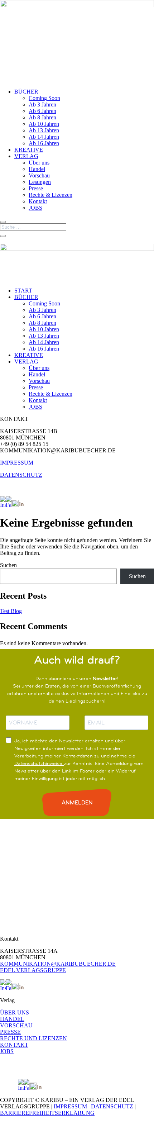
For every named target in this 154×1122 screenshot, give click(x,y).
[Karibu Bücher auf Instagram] (3, 505)
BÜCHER (26, 92)
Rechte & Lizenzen (50, 195)
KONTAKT (14, 1045)
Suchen (8, 565)
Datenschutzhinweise (39, 763)
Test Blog (11, 611)
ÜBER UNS (14, 1012)
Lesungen (40, 182)
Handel (37, 169)
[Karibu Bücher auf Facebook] (8, 505)
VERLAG (26, 156)
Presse (36, 188)
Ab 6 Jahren (42, 111)
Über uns (39, 163)
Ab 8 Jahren (42, 117)
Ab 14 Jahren (44, 137)
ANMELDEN (77, 802)
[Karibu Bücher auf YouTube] (15, 505)
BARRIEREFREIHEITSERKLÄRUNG (47, 1113)
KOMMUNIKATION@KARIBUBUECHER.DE (58, 964)
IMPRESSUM (16, 463)
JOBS (35, 208)
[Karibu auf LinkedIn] (21, 505)
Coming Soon (44, 98)
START (23, 290)
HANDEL (12, 1019)
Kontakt (38, 201)
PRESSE (10, 1032)
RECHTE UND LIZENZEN (33, 1038)
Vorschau (39, 175)
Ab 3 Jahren (42, 104)
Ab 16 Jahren (44, 143)
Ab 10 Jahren (44, 124)
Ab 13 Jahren (44, 130)
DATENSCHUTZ (21, 475)
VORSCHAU (16, 1025)
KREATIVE (28, 150)
